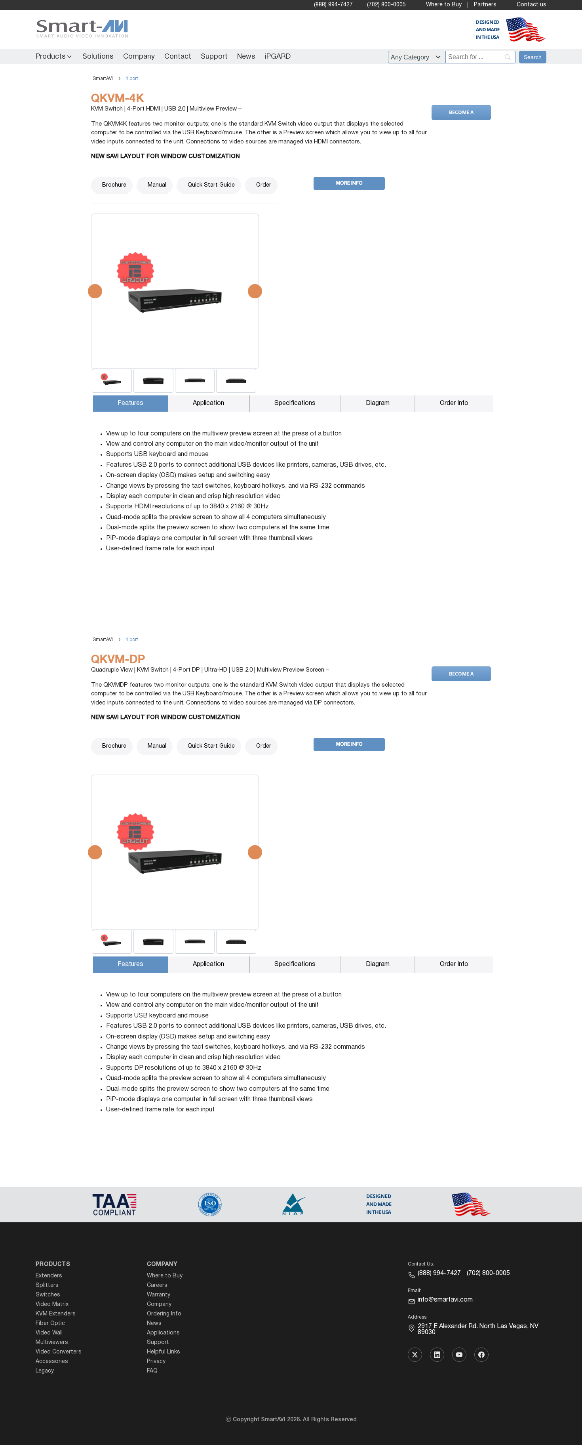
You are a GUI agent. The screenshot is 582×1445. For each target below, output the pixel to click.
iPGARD (278, 56)
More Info (349, 183)
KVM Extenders (56, 1314)
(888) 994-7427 (333, 5)
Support (214, 56)
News (246, 56)
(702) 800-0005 (386, 5)
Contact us (531, 5)
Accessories (52, 1361)
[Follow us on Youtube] (459, 1355)
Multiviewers (52, 1342)
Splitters (47, 1285)
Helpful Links (163, 1352)
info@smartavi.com (445, 1300)
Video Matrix (52, 1304)
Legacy (45, 1371)
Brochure (114, 185)
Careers (157, 1285)
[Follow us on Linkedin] (437, 1355)
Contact (177, 56)
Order (263, 185)
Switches (48, 1295)
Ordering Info (164, 1314)
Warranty (158, 1295)
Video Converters (59, 1352)
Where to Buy (444, 5)
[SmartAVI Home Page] (80, 30)
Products (51, 56)
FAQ (152, 1371)
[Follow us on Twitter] (415, 1355)
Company (139, 56)
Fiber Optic (50, 1323)
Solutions (98, 56)
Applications (163, 1333)
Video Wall (49, 1333)
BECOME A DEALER (460, 114)
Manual (157, 185)
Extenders (49, 1276)
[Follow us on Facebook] (481, 1355)
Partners (485, 5)
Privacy (156, 1361)
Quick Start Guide (211, 185)
